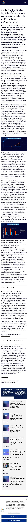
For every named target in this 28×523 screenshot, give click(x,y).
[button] (25, 2)
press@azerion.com (10, 382)
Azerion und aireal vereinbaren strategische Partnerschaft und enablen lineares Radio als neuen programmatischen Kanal (14, 453)
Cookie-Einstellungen (14, 513)
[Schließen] (26, 499)
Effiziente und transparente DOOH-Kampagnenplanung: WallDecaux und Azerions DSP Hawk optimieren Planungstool (13, 467)
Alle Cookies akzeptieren (14, 520)
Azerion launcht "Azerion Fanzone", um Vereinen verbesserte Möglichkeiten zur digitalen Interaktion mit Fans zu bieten (19, 393)
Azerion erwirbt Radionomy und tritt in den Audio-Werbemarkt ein (8, 392)
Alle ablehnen (14, 517)
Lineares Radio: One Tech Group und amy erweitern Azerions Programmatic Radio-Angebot (17, 441)
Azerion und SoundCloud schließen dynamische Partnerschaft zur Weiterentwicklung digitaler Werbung (17, 429)
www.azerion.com (5, 336)
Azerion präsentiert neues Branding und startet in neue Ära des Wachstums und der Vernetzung (16, 416)
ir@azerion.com (15, 381)
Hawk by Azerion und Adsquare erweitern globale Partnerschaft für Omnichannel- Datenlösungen (17, 404)
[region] (14, 510)
